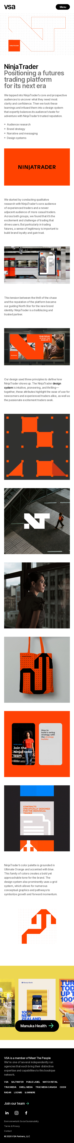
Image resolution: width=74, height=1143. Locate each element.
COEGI (63, 1087)
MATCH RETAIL (50, 1082)
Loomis (18, 1092)
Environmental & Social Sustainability (21, 1121)
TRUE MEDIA (10, 1087)
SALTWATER (17, 1082)
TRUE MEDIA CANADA (46, 1087)
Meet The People (40, 1058)
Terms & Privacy (12, 1126)
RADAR (7, 1092)
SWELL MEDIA (26, 1087)
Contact (8, 1131)
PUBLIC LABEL (33, 1082)
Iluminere (30, 1092)
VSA (6, 1082)
